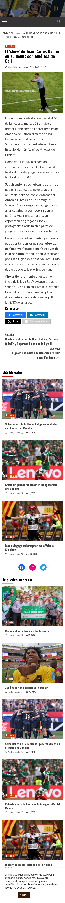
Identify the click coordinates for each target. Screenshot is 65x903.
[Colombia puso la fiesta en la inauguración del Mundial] (32, 460)
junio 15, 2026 (29, 432)
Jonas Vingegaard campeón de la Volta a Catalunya (29, 548)
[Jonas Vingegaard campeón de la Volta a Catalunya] (32, 521)
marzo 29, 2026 (30, 554)
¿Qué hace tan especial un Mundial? (26, 687)
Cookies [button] (10, 894)
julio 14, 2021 (39, 67)
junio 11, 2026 (29, 493)
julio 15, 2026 (29, 635)
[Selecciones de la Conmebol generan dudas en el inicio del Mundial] (32, 399)
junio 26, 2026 (30, 691)
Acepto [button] (24, 894)
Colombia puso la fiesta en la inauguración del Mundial (31, 487)
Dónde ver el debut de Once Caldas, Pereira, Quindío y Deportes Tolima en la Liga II (31, 339)
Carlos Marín (14, 432)
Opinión (9, 622)
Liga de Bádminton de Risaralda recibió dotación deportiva (36, 353)
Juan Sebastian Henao (18, 67)
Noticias (10, 46)
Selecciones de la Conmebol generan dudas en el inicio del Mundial (31, 426)
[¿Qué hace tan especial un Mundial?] (32, 663)
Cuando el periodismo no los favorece (27, 631)
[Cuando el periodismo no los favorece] (32, 606)
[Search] (59, 21)
